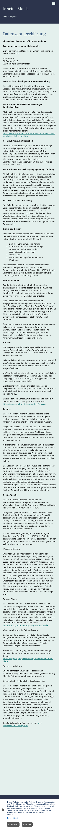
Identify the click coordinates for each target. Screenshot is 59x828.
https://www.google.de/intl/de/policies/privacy (24, 404)
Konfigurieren (12, 818)
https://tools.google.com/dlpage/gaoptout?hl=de (25, 625)
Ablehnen (27, 824)
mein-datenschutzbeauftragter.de (23, 724)
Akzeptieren (13, 824)
